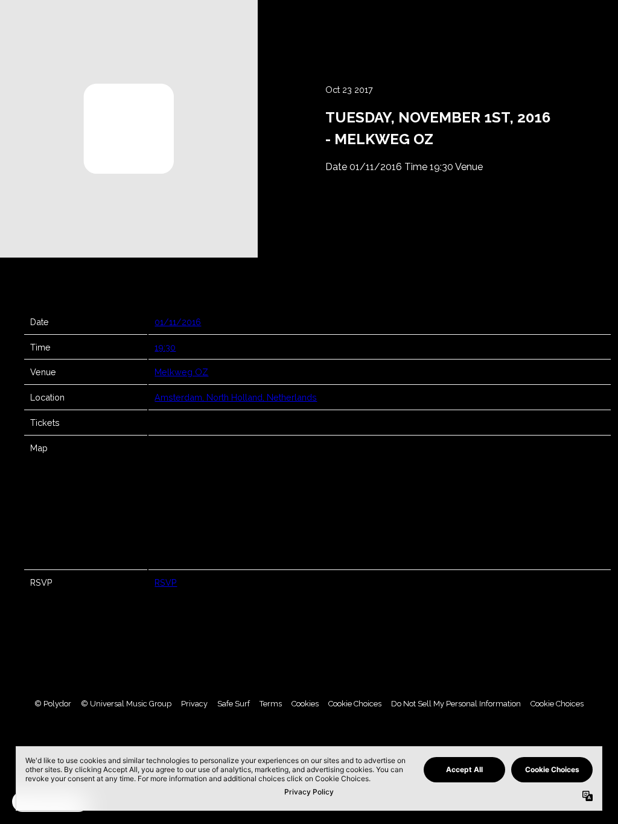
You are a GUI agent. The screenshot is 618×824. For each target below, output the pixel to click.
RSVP (165, 582)
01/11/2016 (177, 322)
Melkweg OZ (181, 372)
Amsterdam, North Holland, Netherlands (235, 397)
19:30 (165, 347)
